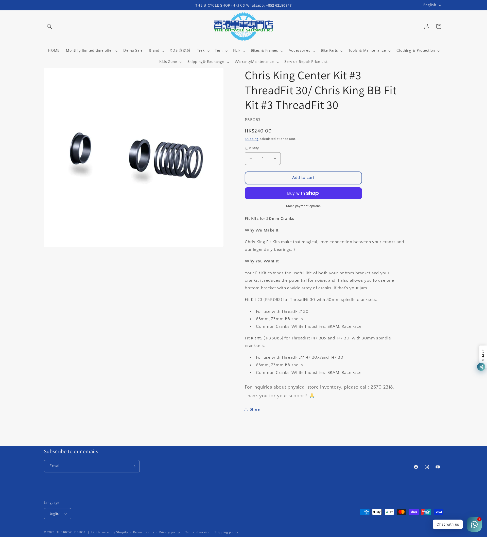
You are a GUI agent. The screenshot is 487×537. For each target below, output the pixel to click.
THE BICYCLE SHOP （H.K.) (77, 532)
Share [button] (255, 410)
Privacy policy (169, 532)
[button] (50, 26)
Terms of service (197, 532)
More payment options (303, 206)
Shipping (251, 139)
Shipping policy (226, 532)
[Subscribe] (133, 466)
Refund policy (143, 532)
